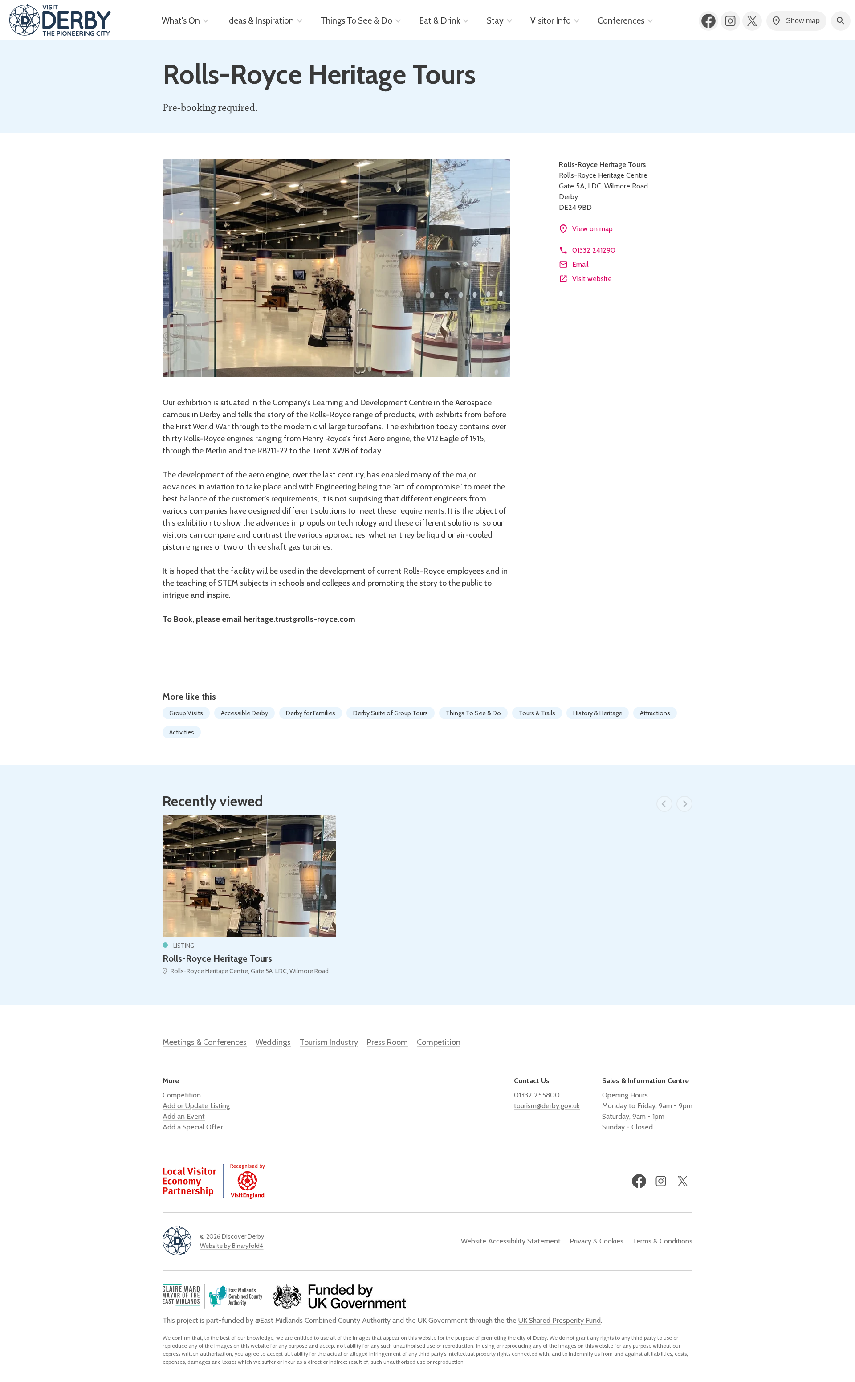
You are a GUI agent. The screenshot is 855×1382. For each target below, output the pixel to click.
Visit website (592, 278)
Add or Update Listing (196, 1105)
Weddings (273, 1042)
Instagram (730, 21)
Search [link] (841, 21)
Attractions (655, 713)
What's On (181, 21)
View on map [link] (592, 228)
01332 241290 (593, 250)
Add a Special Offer (193, 1127)
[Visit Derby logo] (60, 20)
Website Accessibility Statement (511, 1241)
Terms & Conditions (662, 1241)
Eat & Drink (439, 21)
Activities (181, 732)
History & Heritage (597, 713)
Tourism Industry (329, 1042)
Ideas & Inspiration (260, 21)
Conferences (621, 21)
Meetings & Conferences (205, 1042)
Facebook (708, 21)
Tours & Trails (537, 713)
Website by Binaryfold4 (231, 1246)
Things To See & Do (356, 21)
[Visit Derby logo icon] (177, 1241)
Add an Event (184, 1116)
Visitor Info (550, 21)
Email (580, 264)
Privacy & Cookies (596, 1241)
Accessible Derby (244, 713)
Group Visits (186, 713)
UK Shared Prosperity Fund (559, 1320)
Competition (438, 1042)
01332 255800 (537, 1095)
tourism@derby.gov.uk (547, 1105)
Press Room (387, 1042)
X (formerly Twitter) (752, 21)
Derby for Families (310, 713)
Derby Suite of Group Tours (390, 713)
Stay (495, 21)
